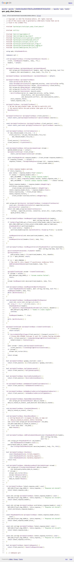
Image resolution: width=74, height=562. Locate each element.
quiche (4, 9)
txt (66, 559)
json (70, 559)
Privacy (16, 559)
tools (67, 9)
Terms (21, 559)
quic (62, 9)
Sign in (70, 3)
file (38, 15)
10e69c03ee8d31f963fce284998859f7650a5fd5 (32, 9)
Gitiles (11, 559)
